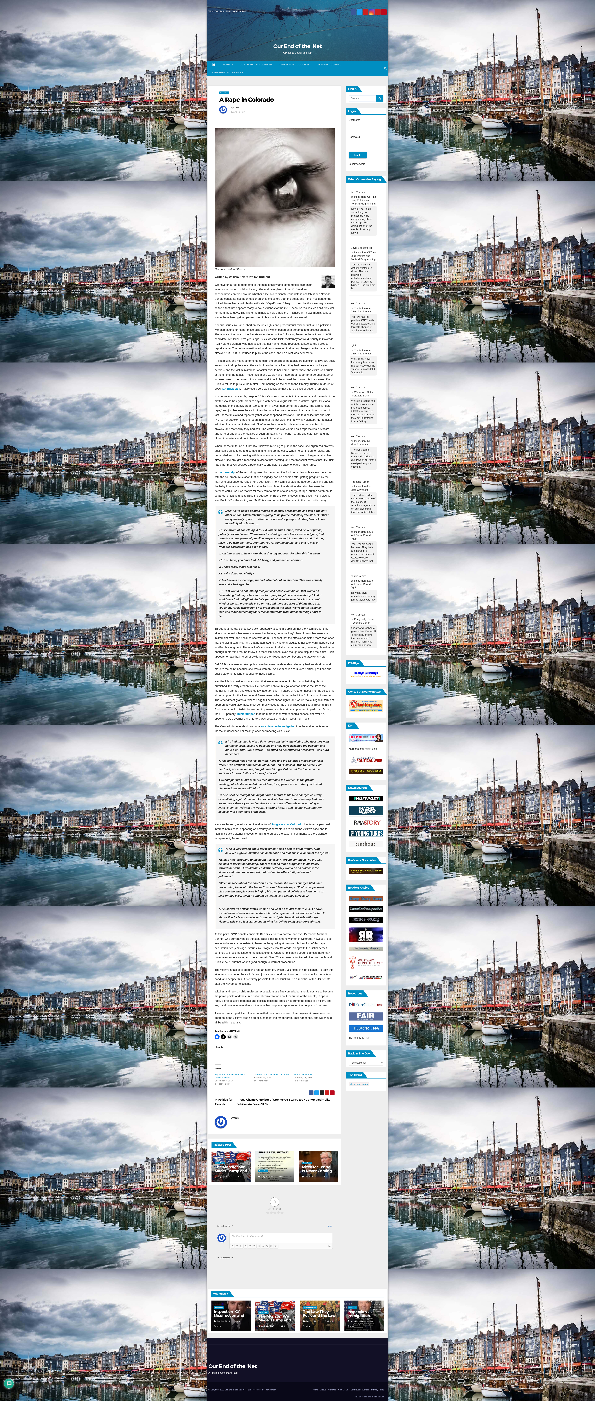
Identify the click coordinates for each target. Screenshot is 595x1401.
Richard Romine (310, 1307)
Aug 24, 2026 (223, 1321)
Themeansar (270, 1390)
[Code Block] (263, 1246)
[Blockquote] (258, 1246)
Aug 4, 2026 (311, 1177)
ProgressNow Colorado (286, 824)
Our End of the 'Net (297, 46)
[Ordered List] (250, 1246)
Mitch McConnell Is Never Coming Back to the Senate (317, 1173)
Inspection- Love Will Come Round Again (362, 535)
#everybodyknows (359, 1084)
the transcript (227, 472)
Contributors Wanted (256, 64)
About (323, 1390)
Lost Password (357, 164)
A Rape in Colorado (246, 99)
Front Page (224, 93)
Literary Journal (329, 64)
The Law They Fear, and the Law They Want (319, 1315)
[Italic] (237, 1246)
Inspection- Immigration (359, 1314)
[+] (275, 1246)
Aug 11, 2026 (357, 1321)
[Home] (214, 65)
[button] (385, 68)
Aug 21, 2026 (312, 1321)
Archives (332, 1390)
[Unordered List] (254, 1246)
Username (354, 120)
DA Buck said (231, 388)
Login (329, 1226)
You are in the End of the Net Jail (369, 1397)
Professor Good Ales (294, 64)
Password (354, 137)
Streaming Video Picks (227, 72)
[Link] (267, 1246)
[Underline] (241, 1246)
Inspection (219, 1307)
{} (271, 1246)
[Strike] (245, 1246)
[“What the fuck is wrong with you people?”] (366, 674)
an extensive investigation (278, 726)
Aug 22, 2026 (224, 1177)
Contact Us (343, 1390)
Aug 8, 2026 (267, 1177)
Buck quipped (246, 714)
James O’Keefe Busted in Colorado (271, 1074)
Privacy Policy (377, 1390)
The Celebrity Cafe (359, 1038)
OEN (236, 107)
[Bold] (232, 1246)
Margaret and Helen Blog (363, 748)
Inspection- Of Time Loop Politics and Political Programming (363, 200)
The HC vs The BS (303, 1074)
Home (227, 64)
